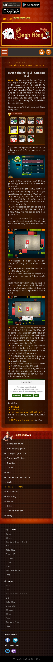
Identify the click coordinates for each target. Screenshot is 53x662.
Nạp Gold (11, 463)
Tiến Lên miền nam (13, 570)
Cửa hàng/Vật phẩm (16, 449)
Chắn (9, 482)
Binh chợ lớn (13, 491)
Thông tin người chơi (16, 453)
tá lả (13, 285)
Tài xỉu (10, 468)
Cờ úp (10, 501)
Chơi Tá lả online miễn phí (22, 420)
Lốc (8, 472)
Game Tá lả (13, 80)
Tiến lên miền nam (15, 511)
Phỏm (20, 487)
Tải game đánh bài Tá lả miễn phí (26, 412)
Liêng (9, 515)
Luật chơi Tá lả (17, 409)
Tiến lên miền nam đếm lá (18, 477)
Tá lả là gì (15, 407)
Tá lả (10, 487)
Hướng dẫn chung (15, 444)
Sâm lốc (9, 538)
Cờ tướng (11, 496)
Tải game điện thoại (16, 458)
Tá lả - (8, 550)
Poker (9, 506)
